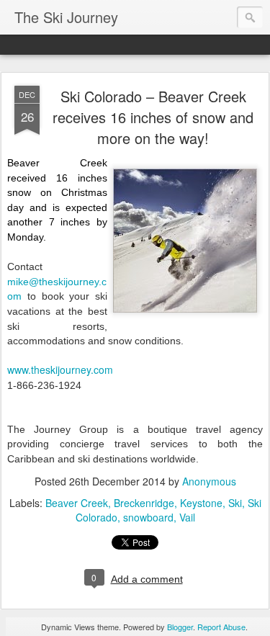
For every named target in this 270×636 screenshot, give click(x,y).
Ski (235, 503)
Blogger (180, 626)
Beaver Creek (76, 503)
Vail (187, 517)
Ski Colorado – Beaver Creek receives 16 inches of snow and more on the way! (153, 117)
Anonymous (209, 481)
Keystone (201, 503)
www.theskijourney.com (60, 369)
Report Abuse (221, 626)
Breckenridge (144, 503)
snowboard (148, 517)
